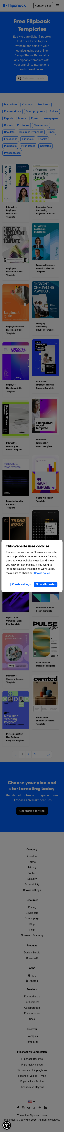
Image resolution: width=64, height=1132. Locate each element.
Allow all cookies (45, 584)
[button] (6, 1125)
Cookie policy (42, 573)
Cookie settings (21, 584)
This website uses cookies (27, 546)
